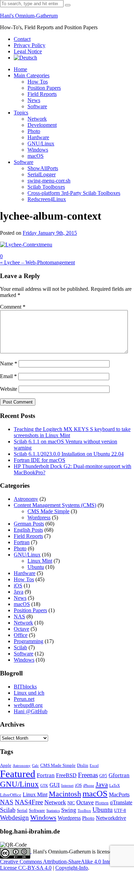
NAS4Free (29, 802)
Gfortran (119, 775)
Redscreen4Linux (46, 199)
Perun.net (24, 699)
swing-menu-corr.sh (48, 181)
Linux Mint (39, 561)
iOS (18, 585)
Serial (22, 810)
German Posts (29, 524)
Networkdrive (111, 818)
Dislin (82, 765)
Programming (28, 641)
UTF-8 (120, 810)
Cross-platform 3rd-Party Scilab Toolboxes (73, 193)
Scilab (20, 647)
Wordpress (39, 517)
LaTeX (114, 785)
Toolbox (84, 811)
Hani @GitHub (30, 711)
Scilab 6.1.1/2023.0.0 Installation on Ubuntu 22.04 (69, 454)
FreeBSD (66, 775)
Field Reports (42, 94)
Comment (12, 307)
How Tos (37, 82)
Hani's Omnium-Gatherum (29, 16)
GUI (54, 785)
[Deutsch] (25, 57)
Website (8, 389)
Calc (35, 766)
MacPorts (119, 794)
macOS (35, 156)
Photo (33, 131)
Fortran (22, 542)
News (33, 100)
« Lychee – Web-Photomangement (37, 262)
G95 (103, 775)
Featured (17, 773)
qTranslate (121, 802)
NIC (71, 803)
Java (18, 592)
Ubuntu (35, 567)
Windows (37, 150)
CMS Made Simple (48, 511)
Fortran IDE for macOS (39, 460)
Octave (21, 629)
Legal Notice (28, 51)
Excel (94, 766)
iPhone (88, 785)
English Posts (28, 530)
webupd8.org (28, 705)
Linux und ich (29, 693)
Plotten (102, 803)
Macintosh (65, 794)
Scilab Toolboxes (46, 187)
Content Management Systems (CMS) (55, 505)
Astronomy (26, 499)
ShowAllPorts (42, 168)
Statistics (53, 811)
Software (37, 106)
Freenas (88, 775)
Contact (22, 39)
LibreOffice (10, 795)
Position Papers (44, 88)
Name (8, 363)
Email (8, 376)
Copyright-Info (71, 868)
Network (37, 119)
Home (20, 69)
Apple (5, 765)
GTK (44, 785)
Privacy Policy (29, 45)
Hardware (38, 137)
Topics (21, 112)
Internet (67, 785)
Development (42, 125)
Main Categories (31, 75)
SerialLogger (41, 174)
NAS (19, 616)
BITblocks (25, 687)
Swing (68, 810)
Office (20, 635)
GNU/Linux (40, 143)
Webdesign (14, 817)
